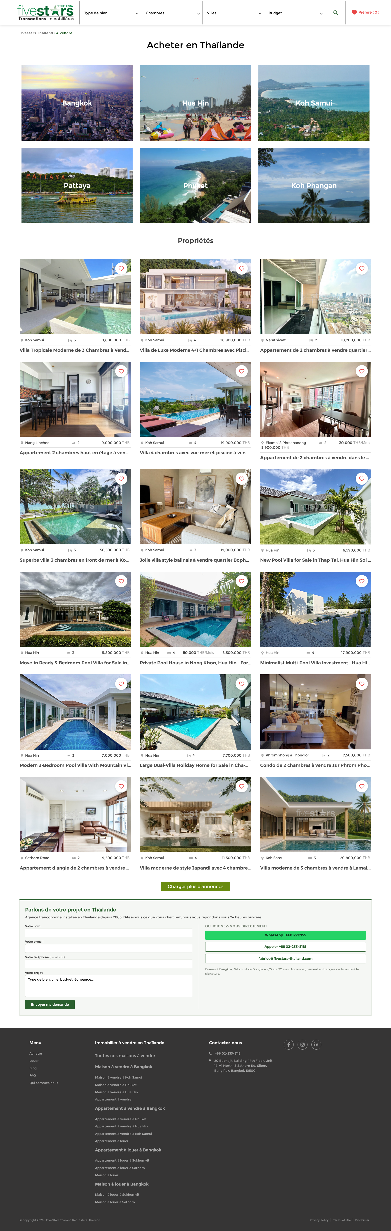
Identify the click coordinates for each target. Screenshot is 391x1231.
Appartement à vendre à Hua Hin (121, 1126)
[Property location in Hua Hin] (195, 103)
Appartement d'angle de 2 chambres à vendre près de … (75, 867)
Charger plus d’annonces (196, 886)
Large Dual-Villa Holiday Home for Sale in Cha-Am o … (195, 765)
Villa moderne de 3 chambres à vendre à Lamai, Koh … (315, 867)
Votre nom (32, 926)
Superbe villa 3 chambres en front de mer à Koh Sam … (75, 560)
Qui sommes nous (43, 1083)
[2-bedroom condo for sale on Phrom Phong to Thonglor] (315, 712)
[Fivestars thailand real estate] (45, 12)
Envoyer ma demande (50, 1004)
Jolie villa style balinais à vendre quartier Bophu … (195, 560)
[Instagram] (303, 1045)
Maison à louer (107, 1175)
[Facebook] (289, 1045)
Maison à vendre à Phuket (116, 1085)
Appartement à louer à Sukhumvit (122, 1160)
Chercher (335, 12)
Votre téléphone (45, 957)
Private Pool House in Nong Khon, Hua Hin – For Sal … (195, 662)
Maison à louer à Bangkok (121, 1184)
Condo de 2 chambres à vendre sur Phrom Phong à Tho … (315, 765)
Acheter (35, 1053)
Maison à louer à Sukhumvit (117, 1195)
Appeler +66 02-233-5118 (285, 946)
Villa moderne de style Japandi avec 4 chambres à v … (195, 867)
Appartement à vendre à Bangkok (130, 1108)
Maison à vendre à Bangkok (123, 1066)
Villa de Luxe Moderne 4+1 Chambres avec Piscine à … (195, 350)
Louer (34, 1061)
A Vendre (64, 33)
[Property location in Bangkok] (77, 103)
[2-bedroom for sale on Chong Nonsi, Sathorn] (315, 296)
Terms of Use (342, 1220)
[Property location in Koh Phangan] (314, 185)
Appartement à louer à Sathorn (120, 1168)
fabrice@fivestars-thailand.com (285, 958)
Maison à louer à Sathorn (115, 1202)
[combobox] (110, 12)
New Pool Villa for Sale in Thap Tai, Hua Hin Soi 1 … (315, 560)
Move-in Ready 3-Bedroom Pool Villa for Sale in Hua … (75, 662)
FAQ (32, 1075)
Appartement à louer (112, 1141)
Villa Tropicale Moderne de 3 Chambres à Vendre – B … (75, 350)
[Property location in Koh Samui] (314, 103)
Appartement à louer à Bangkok (128, 1150)
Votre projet (34, 972)
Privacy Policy (319, 1220)
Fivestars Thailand (36, 33)
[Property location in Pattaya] (77, 185)
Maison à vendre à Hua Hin (116, 1092)
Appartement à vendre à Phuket (121, 1119)
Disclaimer (362, 1220)
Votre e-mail (34, 941)
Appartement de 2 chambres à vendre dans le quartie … (315, 457)
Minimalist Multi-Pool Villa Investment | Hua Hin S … (315, 662)
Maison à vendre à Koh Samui (118, 1077)
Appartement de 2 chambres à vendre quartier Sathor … (315, 350)
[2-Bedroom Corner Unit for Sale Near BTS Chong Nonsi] (75, 814)
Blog (33, 1068)
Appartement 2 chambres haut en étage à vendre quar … (75, 452)
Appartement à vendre (113, 1099)
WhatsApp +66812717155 (285, 935)
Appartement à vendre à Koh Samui (123, 1134)
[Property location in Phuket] (195, 185)
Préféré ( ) (368, 12)
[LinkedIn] (316, 1045)
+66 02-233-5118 (228, 1053)
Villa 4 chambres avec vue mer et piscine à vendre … (195, 452)
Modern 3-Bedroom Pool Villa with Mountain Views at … (75, 765)
